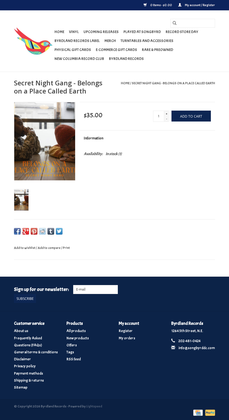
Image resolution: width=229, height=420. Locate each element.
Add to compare (49, 248)
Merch (110, 40)
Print (66, 248)
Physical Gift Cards (72, 49)
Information (93, 138)
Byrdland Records (126, 58)
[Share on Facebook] (17, 231)
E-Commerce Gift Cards (116, 49)
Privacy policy (25, 366)
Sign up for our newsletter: (41, 289)
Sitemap (20, 387)
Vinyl (74, 31)
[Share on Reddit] (42, 231)
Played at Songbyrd (142, 31)
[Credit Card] (197, 411)
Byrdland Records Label (77, 40)
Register (126, 330)
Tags (70, 352)
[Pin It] (34, 231)
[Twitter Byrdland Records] (201, 289)
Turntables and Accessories (147, 40)
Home (59, 31)
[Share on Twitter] (59, 231)
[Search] (174, 23)
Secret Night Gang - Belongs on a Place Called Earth (173, 83)
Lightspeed (94, 406)
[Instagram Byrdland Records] (210, 289)
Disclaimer (22, 359)
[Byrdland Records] (33, 41)
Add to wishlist (25, 248)
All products (76, 330)
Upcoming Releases (101, 31)
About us (21, 330)
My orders (127, 338)
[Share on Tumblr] (50, 231)
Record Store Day (182, 31)
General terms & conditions (36, 352)
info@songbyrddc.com (196, 348)
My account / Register (199, 5)
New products (77, 338)
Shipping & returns (29, 380)
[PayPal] (209, 411)
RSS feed (73, 359)
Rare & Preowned (157, 49)
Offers (71, 345)
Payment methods (28, 373)
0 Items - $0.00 (161, 5)
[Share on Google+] (25, 231)
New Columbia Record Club (79, 58)
